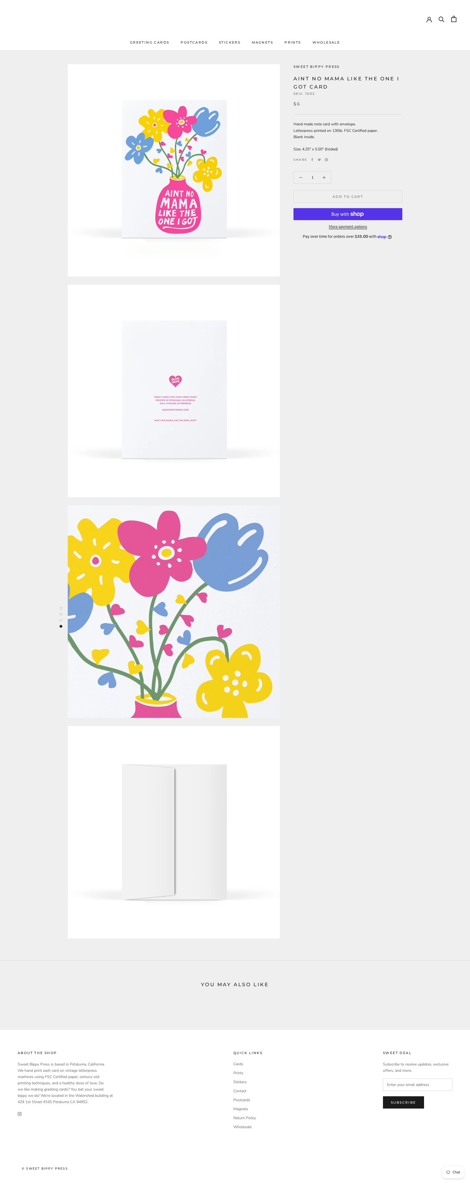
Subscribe (403, 1102)
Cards (238, 1064)
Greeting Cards (149, 42)
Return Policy (244, 1118)
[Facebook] (312, 159)
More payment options (348, 226)
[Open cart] (453, 19)
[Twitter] (319, 159)
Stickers (229, 42)
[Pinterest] (326, 159)
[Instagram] (19, 1113)
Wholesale (326, 42)
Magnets (262, 42)
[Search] (441, 19)
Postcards (194, 42)
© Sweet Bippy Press (45, 1168)
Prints (293, 42)
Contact (239, 1091)
